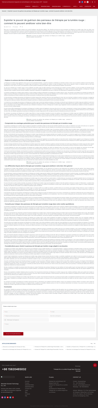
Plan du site (50, 406)
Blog (91, 343)
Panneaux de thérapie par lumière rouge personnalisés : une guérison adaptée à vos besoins (49, 346)
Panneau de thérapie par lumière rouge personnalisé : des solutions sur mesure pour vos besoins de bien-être (49, 349)
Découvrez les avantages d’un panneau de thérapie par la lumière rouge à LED (81, 349)
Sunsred (4, 11)
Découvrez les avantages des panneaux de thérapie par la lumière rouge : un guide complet (17, 349)
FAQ (94, 343)
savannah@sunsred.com (84, 385)
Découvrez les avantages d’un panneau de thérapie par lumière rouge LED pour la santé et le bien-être (14, 346)
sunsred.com (43, 406)
